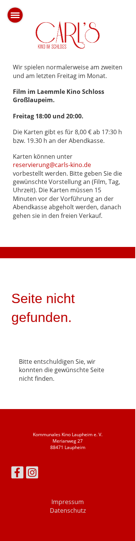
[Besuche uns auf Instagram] (32, 474)
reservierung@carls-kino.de (52, 165)
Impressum (67, 502)
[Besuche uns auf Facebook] (17, 474)
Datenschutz (68, 510)
